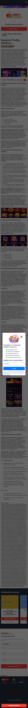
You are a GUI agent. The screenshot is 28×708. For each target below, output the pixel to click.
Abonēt (14, 368)
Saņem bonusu (14, 705)
